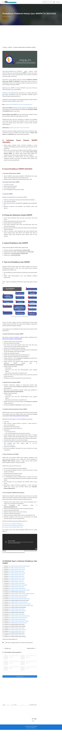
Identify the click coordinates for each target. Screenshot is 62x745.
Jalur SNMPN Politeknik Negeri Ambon (16, 574)
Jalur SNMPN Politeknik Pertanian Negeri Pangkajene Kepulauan (21, 593)
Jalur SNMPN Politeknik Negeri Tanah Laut (17, 629)
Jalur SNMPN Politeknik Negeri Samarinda (17, 610)
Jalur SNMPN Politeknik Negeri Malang (17, 609)
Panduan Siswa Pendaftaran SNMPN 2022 (13, 527)
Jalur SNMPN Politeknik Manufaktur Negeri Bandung (19, 566)
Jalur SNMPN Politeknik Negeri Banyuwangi (18, 622)
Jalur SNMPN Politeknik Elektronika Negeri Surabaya (19, 598)
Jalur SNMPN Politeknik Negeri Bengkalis (17, 619)
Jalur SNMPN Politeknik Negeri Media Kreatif (18, 617)
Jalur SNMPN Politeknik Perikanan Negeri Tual (18, 602)
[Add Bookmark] (9, 16)
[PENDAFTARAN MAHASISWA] (10, 2)
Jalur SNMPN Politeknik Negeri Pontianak (17, 588)
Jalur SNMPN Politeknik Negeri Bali (16, 581)
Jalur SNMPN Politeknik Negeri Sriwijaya (17, 578)
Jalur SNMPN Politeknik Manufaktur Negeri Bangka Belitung (21, 605)
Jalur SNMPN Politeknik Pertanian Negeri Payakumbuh (19, 603)
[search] (54, 2)
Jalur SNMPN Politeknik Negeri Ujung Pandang (18, 595)
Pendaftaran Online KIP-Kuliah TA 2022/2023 (19, 127)
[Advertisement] (31, 35)
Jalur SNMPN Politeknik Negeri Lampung (17, 569)
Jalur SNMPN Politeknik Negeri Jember (16, 586)
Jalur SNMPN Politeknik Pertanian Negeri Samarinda (19, 615)
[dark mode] (57, 2)
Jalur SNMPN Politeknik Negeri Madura (17, 614)
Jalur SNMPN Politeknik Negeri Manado (17, 583)
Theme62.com (33, 727)
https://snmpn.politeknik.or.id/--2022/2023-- (12, 71)
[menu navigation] (3, 2)
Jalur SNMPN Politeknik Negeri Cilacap (17, 631)
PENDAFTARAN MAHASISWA (31, 726)
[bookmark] (59, 2)
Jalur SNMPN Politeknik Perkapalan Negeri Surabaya (19, 590)
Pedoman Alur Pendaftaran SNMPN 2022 (13, 523)
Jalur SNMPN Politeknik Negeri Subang (17, 634)
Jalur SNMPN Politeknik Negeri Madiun (17, 627)
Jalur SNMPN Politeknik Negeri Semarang (17, 572)
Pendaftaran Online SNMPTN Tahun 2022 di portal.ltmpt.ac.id (18, 104)
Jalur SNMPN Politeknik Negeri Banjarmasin (17, 596)
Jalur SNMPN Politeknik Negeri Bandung (17, 567)
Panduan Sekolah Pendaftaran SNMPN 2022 (14, 525)
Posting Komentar (19, 676)
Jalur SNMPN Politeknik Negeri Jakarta (16, 571)
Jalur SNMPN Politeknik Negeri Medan (16, 576)
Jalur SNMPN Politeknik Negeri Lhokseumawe (18, 584)
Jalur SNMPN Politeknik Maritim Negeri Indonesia (19, 621)
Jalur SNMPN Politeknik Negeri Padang (16, 579)
